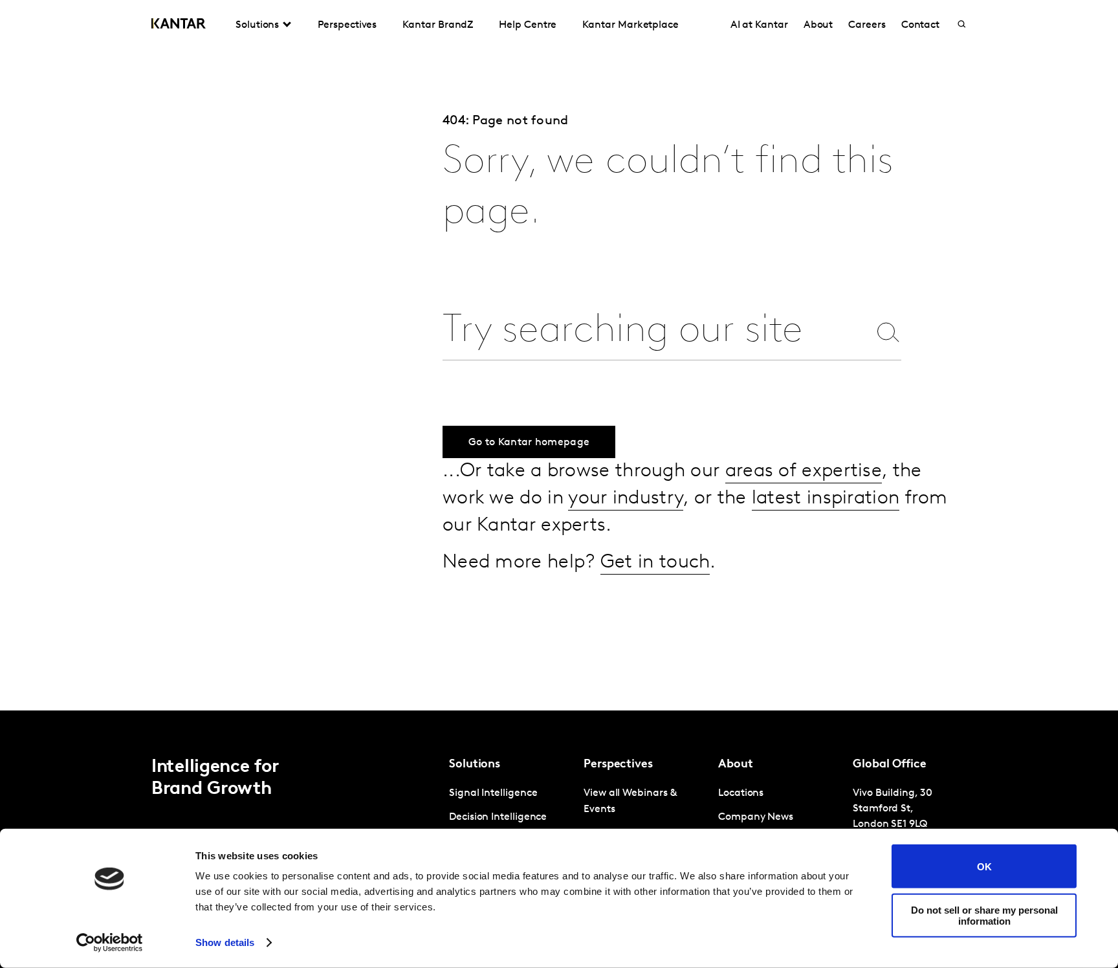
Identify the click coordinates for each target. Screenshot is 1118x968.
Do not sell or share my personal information (984, 915)
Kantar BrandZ (437, 25)
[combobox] (655, 331)
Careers (866, 25)
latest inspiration (825, 499)
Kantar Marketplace (630, 25)
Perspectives (347, 25)
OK (984, 866)
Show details (224, 942)
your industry (625, 499)
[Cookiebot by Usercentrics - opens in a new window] (109, 942)
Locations (740, 793)
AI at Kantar (759, 25)
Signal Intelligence (493, 793)
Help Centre (527, 25)
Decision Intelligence (498, 817)
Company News (755, 817)
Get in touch (655, 563)
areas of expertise (803, 471)
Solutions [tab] (257, 25)
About (818, 25)
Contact (920, 25)
